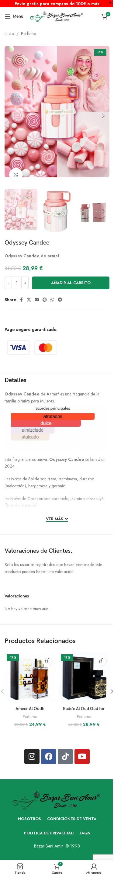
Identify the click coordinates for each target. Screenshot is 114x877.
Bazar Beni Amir (48, 846)
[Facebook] (48, 756)
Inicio (9, 33)
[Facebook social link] (21, 300)
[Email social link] (37, 300)
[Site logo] (57, 16)
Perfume (28, 33)
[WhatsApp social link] (52, 300)
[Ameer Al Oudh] (30, 677)
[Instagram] (32, 756)
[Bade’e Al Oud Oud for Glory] (84, 677)
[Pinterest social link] (45, 300)
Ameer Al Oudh (30, 708)
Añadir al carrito (71, 283)
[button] (11, 116)
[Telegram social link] (60, 300)
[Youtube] (82, 756)
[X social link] (29, 300)
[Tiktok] (65, 756)
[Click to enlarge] (16, 175)
